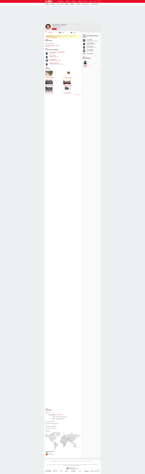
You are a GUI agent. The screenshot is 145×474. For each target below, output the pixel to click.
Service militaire (85, 4)
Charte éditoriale (58, 464)
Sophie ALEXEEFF (90, 43)
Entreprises (78, 4)
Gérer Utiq (96, 464)
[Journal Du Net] (61, 471)
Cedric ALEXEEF (90, 46)
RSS (74, 464)
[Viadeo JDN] (80, 471)
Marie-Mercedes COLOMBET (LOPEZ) (57, 52)
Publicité (63, 464)
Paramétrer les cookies (91, 464)
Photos (62, 32)
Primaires (67, 4)
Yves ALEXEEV (89, 39)
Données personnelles (83, 464)
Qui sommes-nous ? (50, 464)
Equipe (55, 464)
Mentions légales (65, 465)
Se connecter (52, 4)
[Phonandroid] (95, 471)
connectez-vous (71, 35)
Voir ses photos (77, 94)
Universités (72, 4)
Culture (73, 1)
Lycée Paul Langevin (50, 45)
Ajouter (54, 28)
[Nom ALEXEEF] (84, 53)
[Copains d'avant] (73, 471)
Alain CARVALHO (53, 59)
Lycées (57, 4)
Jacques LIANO (53, 55)
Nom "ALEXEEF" (90, 53)
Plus (90, 1)
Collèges (62, 4)
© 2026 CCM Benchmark (78, 465)
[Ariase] (86, 471)
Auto (85, 1)
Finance (80, 1)
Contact (66, 464)
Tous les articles (71, 464)
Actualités (60, 1)
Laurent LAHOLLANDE (54, 63)
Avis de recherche (94, 4)
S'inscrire (46, 4)
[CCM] (55, 471)
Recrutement (77, 464)
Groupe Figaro (71, 465)
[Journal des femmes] (48, 471)
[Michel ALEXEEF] (48, 26)
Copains (74, 32)
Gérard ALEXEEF (90, 49)
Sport (67, 1)
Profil (52, 32)
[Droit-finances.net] (67, 471)
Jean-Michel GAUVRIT (85, 66)
